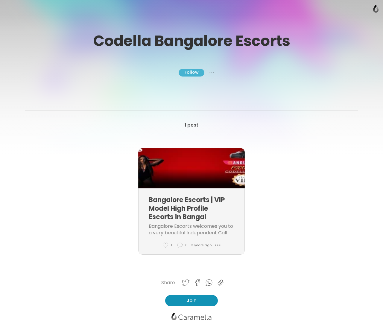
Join (192, 300)
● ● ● (211, 72)
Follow (191, 72)
